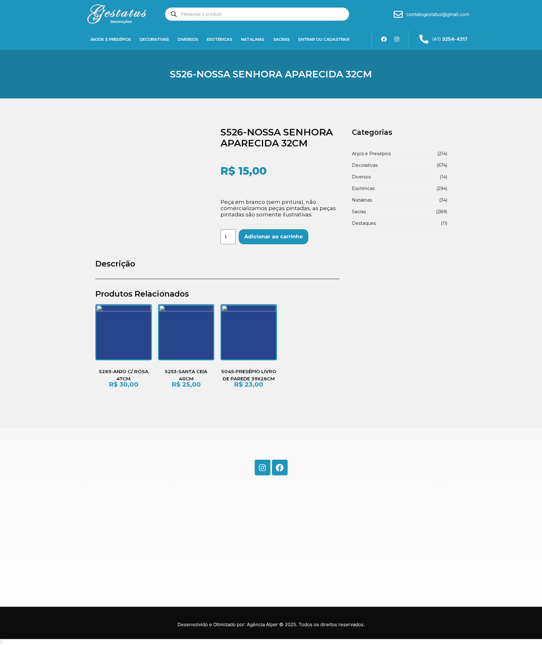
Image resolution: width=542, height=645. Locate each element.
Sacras (281, 39)
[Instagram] (396, 39)
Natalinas (252, 39)
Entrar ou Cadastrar (323, 39)
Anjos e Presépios (110, 39)
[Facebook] (384, 39)
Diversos (188, 39)
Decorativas (154, 39)
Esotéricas (219, 39)
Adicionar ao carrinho (273, 237)
